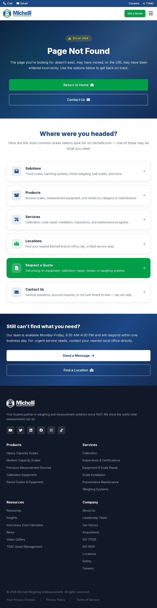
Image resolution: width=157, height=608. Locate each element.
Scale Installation (94, 475)
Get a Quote (134, 13)
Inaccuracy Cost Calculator (25, 525)
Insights (12, 517)
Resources (14, 510)
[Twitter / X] (21, 430)
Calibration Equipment (22, 475)
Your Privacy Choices (21, 599)
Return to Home (76, 85)
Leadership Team (95, 517)
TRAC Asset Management (24, 546)
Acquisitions (91, 532)
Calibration (90, 453)
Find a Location (76, 370)
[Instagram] (51, 430)
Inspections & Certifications (101, 460)
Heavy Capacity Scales (22, 453)
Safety (87, 561)
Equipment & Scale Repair (100, 467)
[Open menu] (151, 13)
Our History (90, 525)
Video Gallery (16, 539)
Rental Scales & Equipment (25, 482)
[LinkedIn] (31, 430)
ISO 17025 (89, 539)
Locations (89, 554)
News (11, 532)
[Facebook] (41, 430)
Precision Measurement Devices (29, 467)
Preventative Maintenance (101, 482)
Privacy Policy (55, 599)
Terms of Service (87, 599)
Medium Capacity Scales (23, 460)
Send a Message (76, 356)
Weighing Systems (95, 489)
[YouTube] (10, 430)
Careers (134, 3)
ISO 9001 (89, 546)
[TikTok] (61, 430)
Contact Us (76, 100)
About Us (89, 510)
